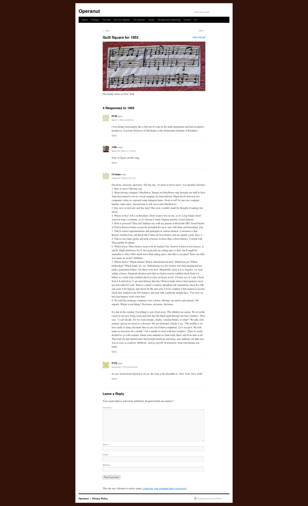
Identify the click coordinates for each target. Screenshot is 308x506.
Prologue (95, 19)
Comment (107, 407)
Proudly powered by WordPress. (209, 498)
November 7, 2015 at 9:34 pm (124, 367)
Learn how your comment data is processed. (164, 488)
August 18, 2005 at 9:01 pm (124, 178)
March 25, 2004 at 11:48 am (124, 150)
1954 (201, 30)
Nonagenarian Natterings (169, 19)
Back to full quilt (199, 37)
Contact (187, 19)
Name (106, 444)
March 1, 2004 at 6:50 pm (123, 119)
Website (106, 464)
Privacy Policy (100, 498)
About (85, 19)
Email (106, 454)
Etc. (196, 19)
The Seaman (139, 19)
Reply (114, 135)
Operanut (89, 10)
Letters (151, 19)
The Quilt (106, 19)
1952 (106, 30)
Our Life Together (122, 19)
